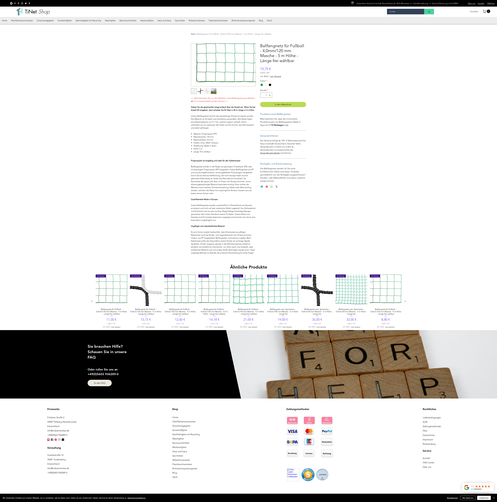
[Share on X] (276, 186)
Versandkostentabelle (270, 153)
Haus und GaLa (179, 451)
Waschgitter (178, 438)
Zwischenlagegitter (181, 426)
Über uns (427, 467)
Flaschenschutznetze (182, 464)
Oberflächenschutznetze (183, 421)
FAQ (425, 430)
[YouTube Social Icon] (48, 439)
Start (193, 34)
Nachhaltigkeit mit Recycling (186, 434)
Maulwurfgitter (179, 447)
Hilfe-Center (428, 462)
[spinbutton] (266, 95)
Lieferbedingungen (432, 417)
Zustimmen (484, 498)
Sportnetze (177, 455)
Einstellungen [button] (452, 498)
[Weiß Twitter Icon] (26, 3)
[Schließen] (493, 498)
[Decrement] (262, 95)
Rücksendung (429, 444)
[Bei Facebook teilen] (261, 186)
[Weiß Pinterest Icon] (18, 3)
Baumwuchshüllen (180, 443)
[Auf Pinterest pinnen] (266, 186)
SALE (175, 477)
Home (175, 417)
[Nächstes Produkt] (405, 301)
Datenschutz (429, 435)
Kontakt (426, 458)
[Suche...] (429, 11)
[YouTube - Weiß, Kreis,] (11, 3)
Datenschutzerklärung (136, 498)
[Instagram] (59, 439)
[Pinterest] (55, 439)
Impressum (428, 439)
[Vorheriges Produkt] (91, 301)
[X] (63, 439)
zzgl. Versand (275, 76)
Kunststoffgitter (179, 430)
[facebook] (15, 3)
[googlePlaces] (29, 3)
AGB (425, 422)
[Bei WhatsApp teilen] (271, 186)
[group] (248, 301)
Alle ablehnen (467, 498)
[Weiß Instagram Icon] (22, 3)
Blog (174, 472)
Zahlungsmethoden (432, 426)
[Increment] (270, 95)
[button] (487, 11)
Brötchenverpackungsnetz (184, 468)
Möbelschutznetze (181, 460)
